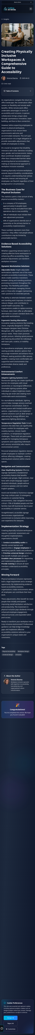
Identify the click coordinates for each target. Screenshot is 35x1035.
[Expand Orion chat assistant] (2, 1028)
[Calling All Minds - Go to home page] (10, 8)
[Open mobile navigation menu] (30, 8)
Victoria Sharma (12, 78)
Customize (11, 1029)
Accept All (10, 1018)
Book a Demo (17, 2)
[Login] (30, 2)
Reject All (11, 1023)
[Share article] (29, 28)
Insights (6, 19)
